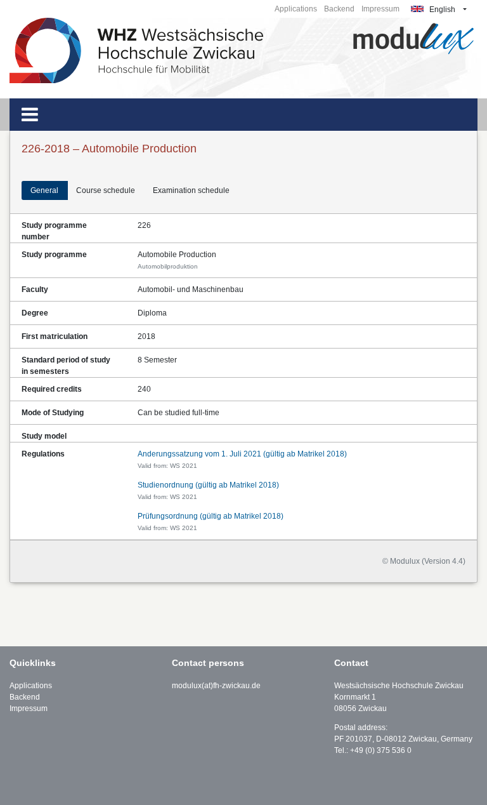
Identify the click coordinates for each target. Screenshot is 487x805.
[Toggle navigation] (30, 114)
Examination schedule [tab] (191, 190)
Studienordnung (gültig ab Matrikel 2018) (208, 485)
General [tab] (44, 190)
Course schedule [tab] (105, 190)
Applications (296, 8)
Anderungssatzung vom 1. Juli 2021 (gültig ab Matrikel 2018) (242, 453)
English (441, 9)
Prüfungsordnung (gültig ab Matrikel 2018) (210, 516)
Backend (339, 8)
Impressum (380, 8)
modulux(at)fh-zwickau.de (216, 685)
